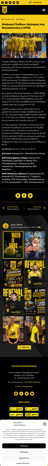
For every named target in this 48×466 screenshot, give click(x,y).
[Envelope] (17, 2)
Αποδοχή (24, 446)
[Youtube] (14, 2)
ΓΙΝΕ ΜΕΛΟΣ (37, 2)
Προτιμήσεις (24, 458)
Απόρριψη (24, 452)
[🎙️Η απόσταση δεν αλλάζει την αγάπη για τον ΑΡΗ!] (35, 245)
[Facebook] (2, 2)
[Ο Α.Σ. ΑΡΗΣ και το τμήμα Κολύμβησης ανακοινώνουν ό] (35, 301)
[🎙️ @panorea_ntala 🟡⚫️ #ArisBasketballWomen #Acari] (13, 329)
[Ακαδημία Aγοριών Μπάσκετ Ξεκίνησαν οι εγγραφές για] (13, 273)
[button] (45, 424)
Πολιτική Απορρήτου (22, 463)
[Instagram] (6, 2)
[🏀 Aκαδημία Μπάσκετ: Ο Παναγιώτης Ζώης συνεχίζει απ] (13, 301)
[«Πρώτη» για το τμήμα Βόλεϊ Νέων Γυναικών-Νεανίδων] (35, 329)
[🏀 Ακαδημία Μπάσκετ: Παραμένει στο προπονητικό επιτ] (35, 273)
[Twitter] (10, 2)
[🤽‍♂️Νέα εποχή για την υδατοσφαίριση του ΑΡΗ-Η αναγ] (13, 245)
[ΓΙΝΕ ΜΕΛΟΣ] (30, 2)
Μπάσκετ (22, 19)
